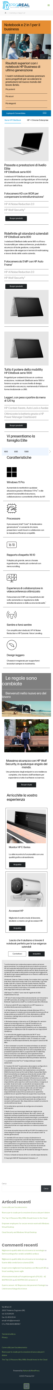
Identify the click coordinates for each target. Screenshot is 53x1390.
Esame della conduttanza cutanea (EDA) (18, 1262)
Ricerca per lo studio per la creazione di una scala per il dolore (26, 1212)
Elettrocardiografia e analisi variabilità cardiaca (20, 1254)
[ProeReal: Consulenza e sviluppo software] (15, 5)
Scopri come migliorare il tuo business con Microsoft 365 (24, 1268)
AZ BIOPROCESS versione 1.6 (26, 1280)
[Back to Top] (26, 1386)
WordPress (35, 1370)
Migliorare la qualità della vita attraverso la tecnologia (23, 1250)
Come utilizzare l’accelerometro (14, 1207)
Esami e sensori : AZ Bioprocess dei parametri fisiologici (24, 1285)
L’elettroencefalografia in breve (14, 1288)
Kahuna (26, 1370)
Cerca (4, 1183)
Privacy (5, 1337)
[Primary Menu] (48, 5)
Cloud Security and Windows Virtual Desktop (19, 1232)
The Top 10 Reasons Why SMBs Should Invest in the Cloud (24, 1218)
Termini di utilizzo (9, 1334)
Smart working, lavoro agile (13, 1271)
